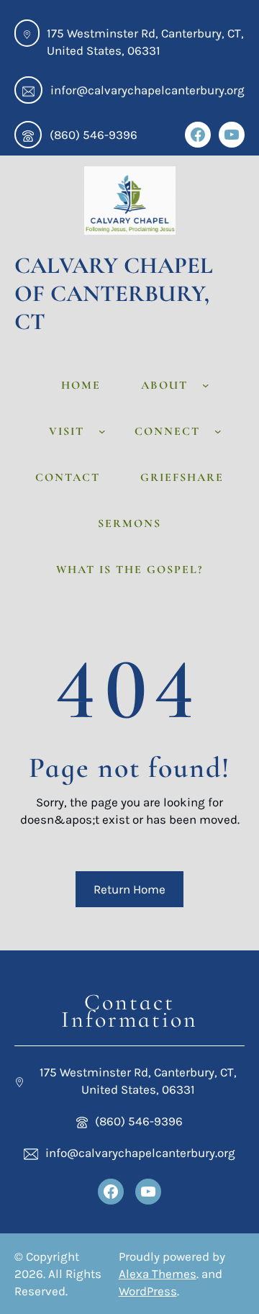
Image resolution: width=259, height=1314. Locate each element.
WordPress (148, 1291)
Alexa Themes (157, 1273)
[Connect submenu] (218, 431)
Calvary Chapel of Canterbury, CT (113, 293)
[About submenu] (205, 385)
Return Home (129, 889)
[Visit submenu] (102, 431)
